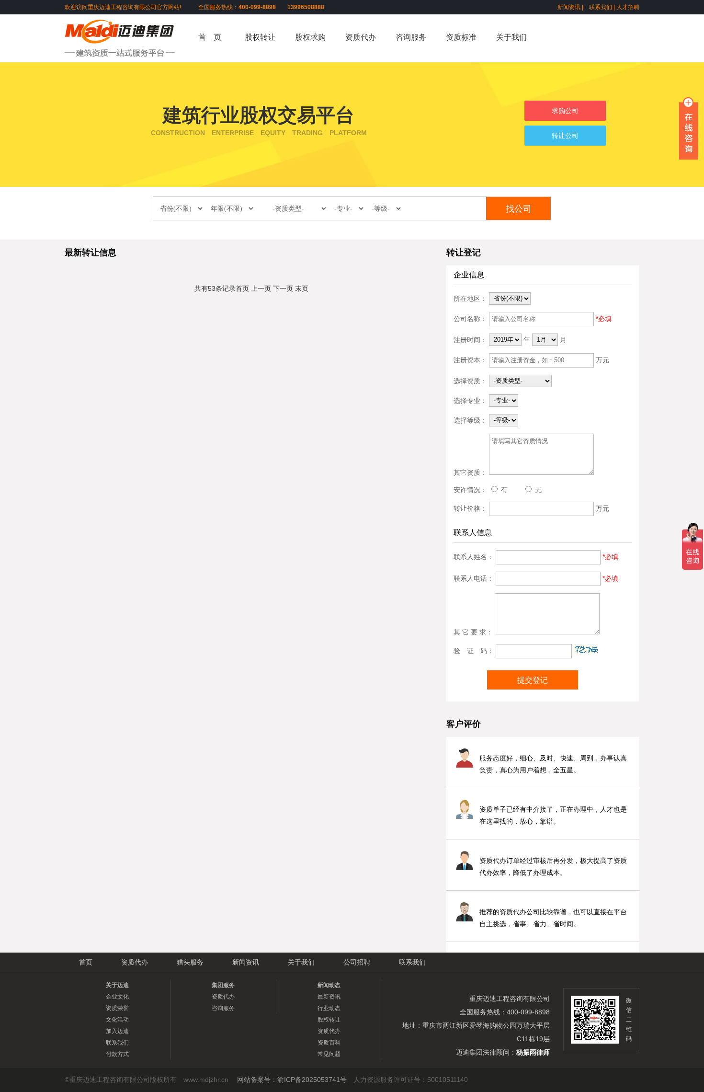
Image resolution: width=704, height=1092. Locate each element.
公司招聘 (356, 962)
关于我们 (511, 37)
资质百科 (329, 1042)
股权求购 (310, 37)
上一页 (261, 288)
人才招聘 (627, 7)
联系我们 (600, 7)
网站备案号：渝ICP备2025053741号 (292, 1079)
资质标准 (461, 37)
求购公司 (565, 111)
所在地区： (470, 298)
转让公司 (565, 135)
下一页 (283, 288)
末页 (301, 288)
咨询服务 (411, 37)
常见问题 (329, 1054)
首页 (242, 288)
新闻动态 (329, 985)
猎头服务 (190, 962)
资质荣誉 (117, 1008)
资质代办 (360, 37)
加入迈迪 (117, 1031)
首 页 (209, 37)
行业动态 (329, 1008)
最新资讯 (329, 996)
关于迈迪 (117, 985)
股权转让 (260, 37)
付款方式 (117, 1054)
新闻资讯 (568, 7)
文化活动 (117, 1019)
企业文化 (117, 996)
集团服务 (223, 985)
